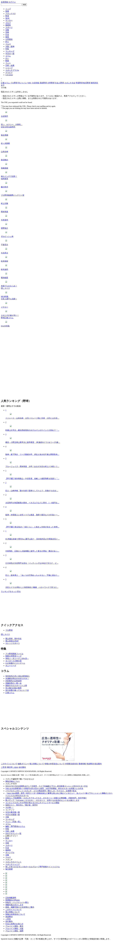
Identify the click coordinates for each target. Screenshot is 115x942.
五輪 (7, 30)
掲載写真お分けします (14, 905)
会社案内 (22, 767)
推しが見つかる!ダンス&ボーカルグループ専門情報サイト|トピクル (32, 867)
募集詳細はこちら (12, 781)
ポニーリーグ (10, 666)
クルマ (8, 44)
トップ (8, 9)
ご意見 (3, 767)
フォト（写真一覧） (13, 822)
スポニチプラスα (12, 70)
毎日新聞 (9, 869)
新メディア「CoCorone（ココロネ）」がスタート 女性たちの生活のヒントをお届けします (42, 800)
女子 (2, 85)
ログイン (12, 2)
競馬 (7, 37)
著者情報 (82, 764)
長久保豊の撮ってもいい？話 (17, 690)
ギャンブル (9, 852)
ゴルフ (8, 23)
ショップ (9, 68)
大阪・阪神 (9, 46)
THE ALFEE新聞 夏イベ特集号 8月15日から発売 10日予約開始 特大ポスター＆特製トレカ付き (44, 788)
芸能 (7, 32)
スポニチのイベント (13, 862)
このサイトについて (9, 764)
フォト (8, 63)
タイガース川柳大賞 (13, 661)
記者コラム (5, 83)
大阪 (7, 817)
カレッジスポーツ (12, 643)
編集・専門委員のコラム (15, 826)
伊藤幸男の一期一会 (13, 683)
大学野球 (50, 83)
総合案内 (98, 764)
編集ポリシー (23, 764)
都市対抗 (94, 83)
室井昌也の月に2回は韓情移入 (17, 676)
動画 (7, 61)
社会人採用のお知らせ (14, 924)
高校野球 (43, 83)
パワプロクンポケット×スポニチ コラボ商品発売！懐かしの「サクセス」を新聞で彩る (40, 791)
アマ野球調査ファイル (14, 654)
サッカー (9, 20)
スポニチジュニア (12, 864)
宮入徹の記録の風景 (13, 688)
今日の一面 (9, 54)
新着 (7, 11)
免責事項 (90, 764)
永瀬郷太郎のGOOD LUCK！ (17, 678)
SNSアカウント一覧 (13, 833)
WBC (29, 83)
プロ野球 (14, 83)
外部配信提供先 (71, 764)
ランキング (9, 51)
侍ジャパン (22, 83)
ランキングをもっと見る (11, 591)
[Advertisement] (18, 710)
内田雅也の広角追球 (13, 681)
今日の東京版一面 (12, 812)
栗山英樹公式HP (12, 641)
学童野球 (79, 83)
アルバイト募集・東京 (14, 926)
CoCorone (9, 75)
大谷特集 (35, 83)
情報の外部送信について (54, 764)
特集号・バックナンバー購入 (17, 902)
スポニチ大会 (69, 83)
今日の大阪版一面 (12, 815)
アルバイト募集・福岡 (14, 931)
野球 (7, 16)
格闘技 (8, 25)
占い (7, 58)
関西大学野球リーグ (13, 656)
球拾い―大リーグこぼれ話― (17, 658)
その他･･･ (9, 807)
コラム (8, 56)
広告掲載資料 (10, 898)
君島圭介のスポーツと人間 (16, 686)
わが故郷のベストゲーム (15, 663)
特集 (7, 49)
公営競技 (9, 39)
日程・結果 (9, 65)
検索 (24, 4)
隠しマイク (5, 634)
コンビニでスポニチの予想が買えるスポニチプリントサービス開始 (32, 803)
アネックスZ (10, 14)
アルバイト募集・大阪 (14, 928)
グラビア (9, 73)
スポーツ (9, 27)
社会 (7, 35)
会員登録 (4, 2)
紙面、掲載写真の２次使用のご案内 (19, 907)
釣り (7, 42)
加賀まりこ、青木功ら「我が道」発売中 (21, 805)
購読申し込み (12, 767)
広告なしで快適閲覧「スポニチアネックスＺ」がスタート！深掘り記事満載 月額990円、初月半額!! (45, 798)
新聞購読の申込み (12, 900)
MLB (7, 18)
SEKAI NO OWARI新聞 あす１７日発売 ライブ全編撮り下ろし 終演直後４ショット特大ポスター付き (46, 786)
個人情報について (36, 764)
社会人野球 (59, 83)
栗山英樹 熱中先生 (13, 639)
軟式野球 (86, 83)
